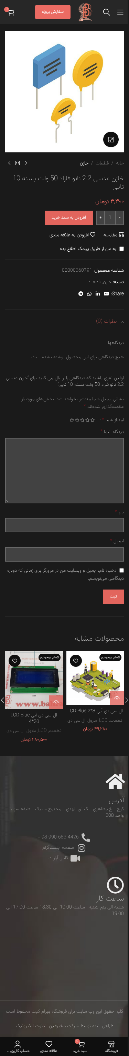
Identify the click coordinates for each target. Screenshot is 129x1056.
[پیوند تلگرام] (80, 294)
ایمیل (117, 541)
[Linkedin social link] (98, 294)
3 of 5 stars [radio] (82, 420)
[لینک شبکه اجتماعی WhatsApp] (89, 294)
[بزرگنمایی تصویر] (111, 139)
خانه (120, 163)
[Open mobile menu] (120, 12)
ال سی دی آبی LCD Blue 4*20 (34, 719)
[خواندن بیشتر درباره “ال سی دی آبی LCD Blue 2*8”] (117, 698)
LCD (103, 720)
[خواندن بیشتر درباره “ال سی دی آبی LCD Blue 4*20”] (56, 702)
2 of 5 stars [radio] (87, 420)
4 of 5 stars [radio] (76, 420)
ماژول (92, 720)
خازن (84, 163)
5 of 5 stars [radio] (71, 420)
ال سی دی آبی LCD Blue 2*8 (95, 711)
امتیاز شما (113, 420)
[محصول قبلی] (26, 163)
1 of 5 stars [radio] (92, 420)
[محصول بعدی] (9, 163)
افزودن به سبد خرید (69, 217)
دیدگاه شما (112, 432)
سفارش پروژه (53, 11)
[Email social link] (106, 294)
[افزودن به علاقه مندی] (76, 661)
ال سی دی (76, 720)
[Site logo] (85, 12)
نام (119, 512)
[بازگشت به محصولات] (17, 163)
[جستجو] (107, 12)
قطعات (102, 163)
